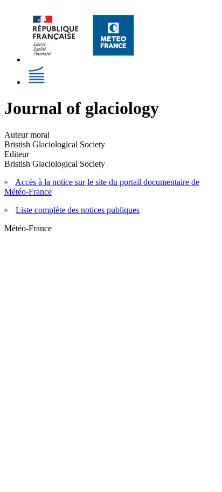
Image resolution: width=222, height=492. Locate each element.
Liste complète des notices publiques (78, 210)
